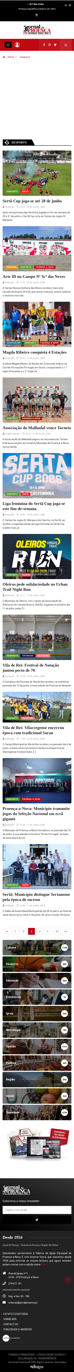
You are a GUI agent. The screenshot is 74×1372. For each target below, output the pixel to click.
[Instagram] (49, 44)
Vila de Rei (43, 656)
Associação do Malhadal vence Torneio (37, 428)
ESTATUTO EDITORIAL (15, 1314)
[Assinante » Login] (17, 44)
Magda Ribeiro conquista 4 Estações (35, 352)
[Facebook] (44, 44)
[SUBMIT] (37, 1220)
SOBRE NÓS (10, 1319)
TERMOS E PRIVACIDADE (21, 1354)
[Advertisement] (37, 104)
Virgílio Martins (12, 433)
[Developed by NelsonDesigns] (37, 1366)
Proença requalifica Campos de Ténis (37, 9)
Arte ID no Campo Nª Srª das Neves (34, 276)
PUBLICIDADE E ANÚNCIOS (17, 1329)
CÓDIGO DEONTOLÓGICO (51, 1354)
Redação (9, 207)
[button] (65, 5)
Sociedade (27, 656)
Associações (14, 343)
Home (10, 57)
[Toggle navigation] (8, 45)
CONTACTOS (10, 1324)
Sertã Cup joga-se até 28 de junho (32, 201)
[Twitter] (55, 44)
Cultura (11, 267)
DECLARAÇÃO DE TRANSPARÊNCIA (37, 1358)
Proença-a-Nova (45, 267)
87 (57, 931)
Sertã (25, 191)
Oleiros (26, 575)
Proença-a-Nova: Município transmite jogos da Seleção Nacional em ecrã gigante (36, 813)
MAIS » (45, 1264)
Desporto (25, 57)
